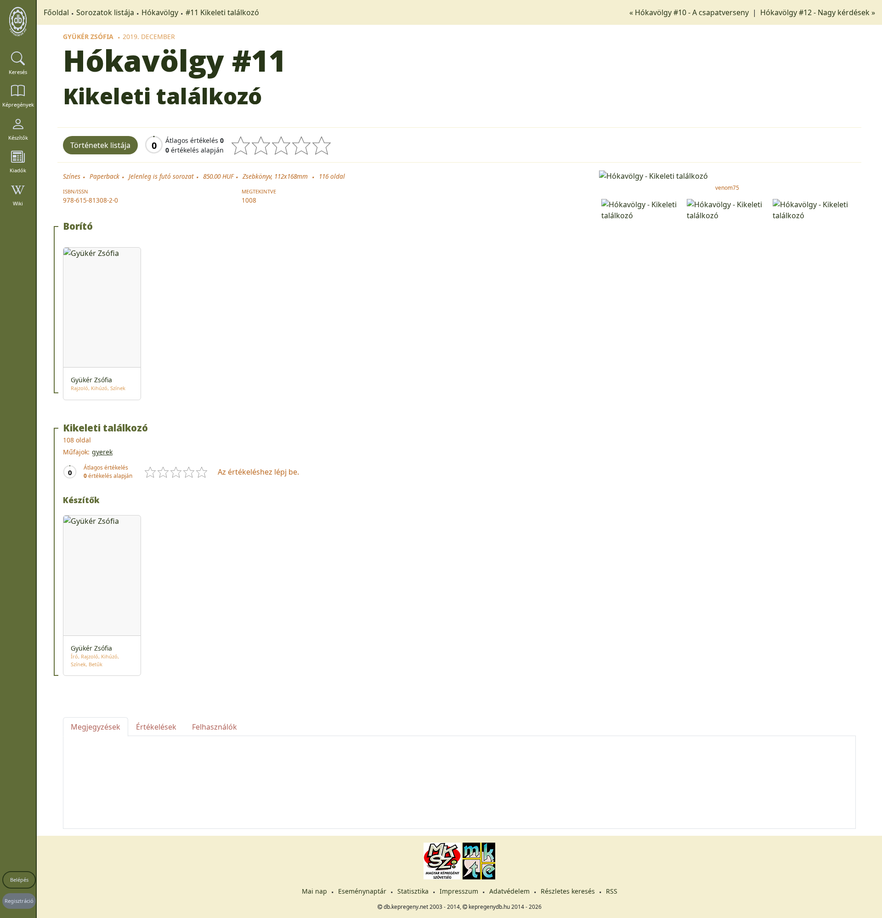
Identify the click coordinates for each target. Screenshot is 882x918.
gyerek (102, 452)
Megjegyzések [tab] (95, 727)
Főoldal (56, 12)
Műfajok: (76, 452)
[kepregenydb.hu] (18, 21)
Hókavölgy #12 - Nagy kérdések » (817, 12)
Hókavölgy (159, 12)
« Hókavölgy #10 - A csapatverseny (690, 12)
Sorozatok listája (105, 12)
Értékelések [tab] (156, 727)
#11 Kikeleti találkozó (222, 12)
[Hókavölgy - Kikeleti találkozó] (727, 175)
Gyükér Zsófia (88, 36)
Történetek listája (100, 145)
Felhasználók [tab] (214, 727)
